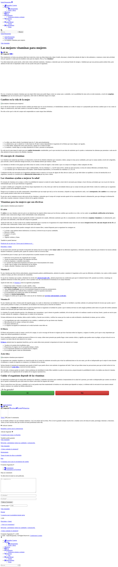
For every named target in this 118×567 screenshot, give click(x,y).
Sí (27, 393)
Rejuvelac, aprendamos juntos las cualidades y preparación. (18, 527)
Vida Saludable (5, 43)
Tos (9, 20)
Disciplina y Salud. (6, 246)
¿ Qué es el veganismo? (7, 524)
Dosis (9, 27)
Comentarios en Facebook (13, 469)
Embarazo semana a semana (16, 17)
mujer (4, 405)
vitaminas (9, 405)
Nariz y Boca (12, 10)
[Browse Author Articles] (4, 416)
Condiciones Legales (36, 535)
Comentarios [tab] (9, 468)
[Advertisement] (56, 79)
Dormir (3, 512)
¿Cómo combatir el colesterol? (9, 531)
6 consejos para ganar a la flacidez (11, 435)
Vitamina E (17, 282)
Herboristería (4, 452)
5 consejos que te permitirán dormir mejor (13, 515)
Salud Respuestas (6, 2)
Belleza (8, 12)
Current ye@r (5, 505)
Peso (7, 13)
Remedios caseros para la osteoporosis (12, 428)
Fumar (10, 23)
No (82, 393)
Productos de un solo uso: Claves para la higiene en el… (17, 243)
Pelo (2, 458)
